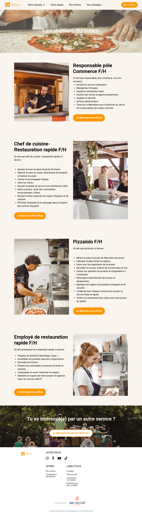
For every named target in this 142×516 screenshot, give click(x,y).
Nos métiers (75, 4)
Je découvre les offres (89, 117)
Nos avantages (94, 4)
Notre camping (35, 4)
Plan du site (72, 474)
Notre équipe (57, 4)
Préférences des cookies (72, 484)
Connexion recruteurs (71, 479)
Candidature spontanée (51, 475)
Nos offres (129, 4)
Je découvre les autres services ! (71, 433)
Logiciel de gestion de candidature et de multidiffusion (71, 511)
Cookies (70, 471)
